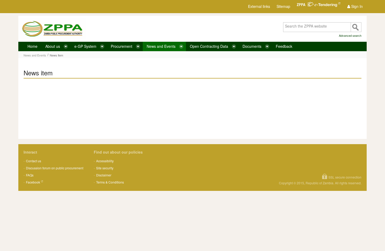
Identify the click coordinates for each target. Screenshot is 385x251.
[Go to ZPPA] (52, 28)
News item (56, 55)
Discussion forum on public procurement (54, 168)
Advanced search (350, 35)
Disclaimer (103, 175)
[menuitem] (355, 6)
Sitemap (283, 6)
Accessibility (105, 161)
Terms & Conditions (110, 182)
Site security (104, 168)
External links (259, 6)
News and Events (35, 55)
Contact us (33, 161)
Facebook (33, 182)
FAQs (30, 175)
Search (356, 27)
